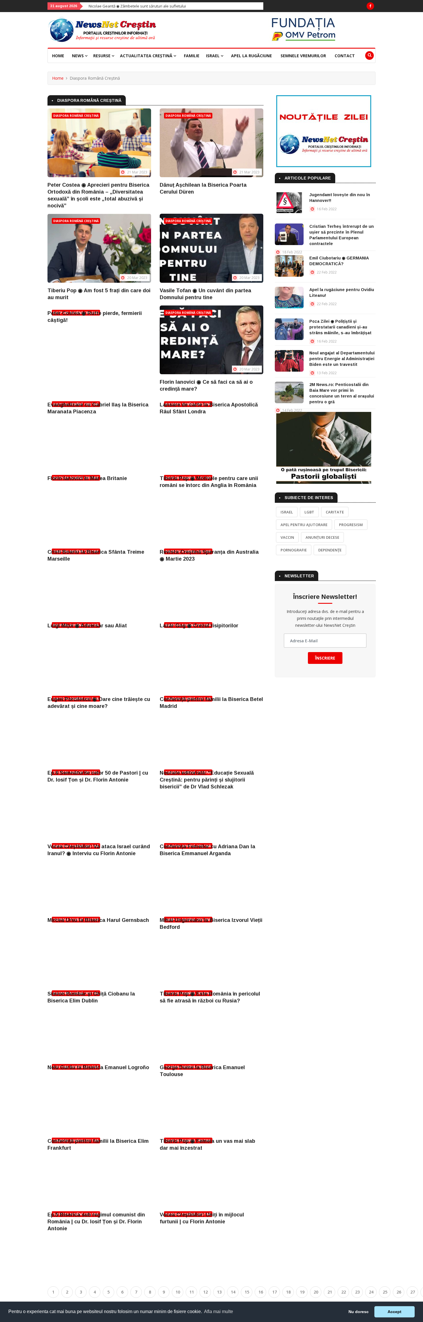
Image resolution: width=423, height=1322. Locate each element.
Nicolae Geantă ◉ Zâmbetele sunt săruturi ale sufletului (91, 6)
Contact (345, 55)
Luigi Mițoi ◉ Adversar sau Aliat (87, 625)
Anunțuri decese (322, 537)
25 (385, 1292)
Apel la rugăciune (251, 55)
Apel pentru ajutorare (304, 524)
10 (178, 1292)
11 (191, 1292)
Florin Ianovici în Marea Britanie (87, 478)
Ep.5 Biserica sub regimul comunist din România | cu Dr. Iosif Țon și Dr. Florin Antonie (96, 1221)
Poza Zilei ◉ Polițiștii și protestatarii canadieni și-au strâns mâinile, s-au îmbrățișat (340, 327)
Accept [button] (394, 1311)
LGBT (309, 512)
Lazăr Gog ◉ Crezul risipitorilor (199, 625)
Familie (191, 55)
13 (219, 1292)
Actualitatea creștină (147, 55)
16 (260, 1292)
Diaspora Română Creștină (76, 116)
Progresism (351, 524)
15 (247, 1292)
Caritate (335, 512)
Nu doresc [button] (358, 1311)
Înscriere (325, 658)
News (78, 55)
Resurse (102, 55)
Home (58, 55)
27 (412, 1292)
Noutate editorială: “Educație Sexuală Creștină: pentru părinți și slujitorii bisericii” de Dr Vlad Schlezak (207, 780)
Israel (213, 55)
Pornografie (294, 550)
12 (205, 1292)
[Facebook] (370, 6)
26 (399, 1292)
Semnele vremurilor (303, 55)
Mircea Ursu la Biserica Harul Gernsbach (98, 920)
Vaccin (287, 537)
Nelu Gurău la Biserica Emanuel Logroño (98, 1067)
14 (233, 1292)
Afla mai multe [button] (218, 1311)
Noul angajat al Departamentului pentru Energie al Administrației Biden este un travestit (342, 359)
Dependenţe (330, 550)
